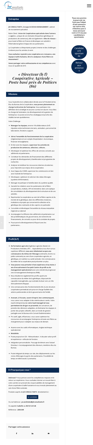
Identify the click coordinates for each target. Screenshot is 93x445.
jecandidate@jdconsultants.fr (32, 402)
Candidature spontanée (79, 52)
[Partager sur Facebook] (16, 433)
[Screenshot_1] (14, 5)
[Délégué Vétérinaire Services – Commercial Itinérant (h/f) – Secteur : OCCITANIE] (2, 222)
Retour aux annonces (79, 66)
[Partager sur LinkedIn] (33, 433)
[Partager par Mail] (49, 433)
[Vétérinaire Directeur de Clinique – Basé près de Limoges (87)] (91, 222)
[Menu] (88, 5)
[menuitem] (88, 5)
